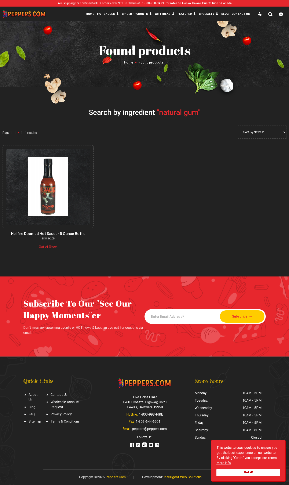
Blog (225, 13)
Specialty (206, 13)
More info (223, 463)
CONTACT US (241, 13)
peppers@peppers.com (149, 429)
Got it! (248, 472)
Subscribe (239, 316)
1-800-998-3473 (153, 3)
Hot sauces (106, 13)
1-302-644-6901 (148, 422)
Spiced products (135, 13)
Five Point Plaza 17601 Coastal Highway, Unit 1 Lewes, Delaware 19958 (145, 402)
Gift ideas (163, 13)
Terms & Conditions (65, 421)
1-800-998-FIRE (151, 414)
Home (90, 13)
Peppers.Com (116, 477)
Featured (185, 13)
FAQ (32, 414)
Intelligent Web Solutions (183, 477)
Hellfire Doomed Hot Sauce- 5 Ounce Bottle (48, 233)
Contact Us (59, 395)
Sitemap (35, 421)
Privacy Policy (61, 414)
